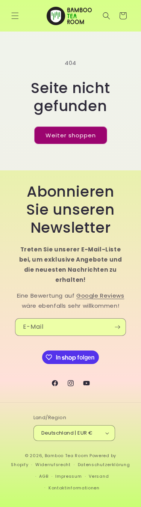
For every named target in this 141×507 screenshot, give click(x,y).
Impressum (68, 476)
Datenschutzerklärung (104, 465)
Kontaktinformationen (74, 488)
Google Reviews (100, 295)
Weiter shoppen (70, 135)
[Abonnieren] (117, 327)
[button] (15, 16)
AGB (43, 476)
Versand (99, 476)
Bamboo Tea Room (66, 456)
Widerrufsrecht (53, 465)
